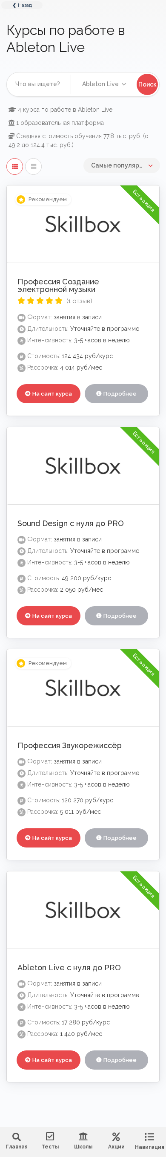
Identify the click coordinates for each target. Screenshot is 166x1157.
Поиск (147, 84)
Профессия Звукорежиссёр (69, 745)
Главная (17, 1147)
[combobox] (103, 83)
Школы (83, 1147)
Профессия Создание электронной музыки (58, 285)
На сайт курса (52, 393)
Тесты (50, 1147)
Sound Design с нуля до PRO (70, 523)
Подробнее (120, 393)
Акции (116, 1147)
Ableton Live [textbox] (99, 84)
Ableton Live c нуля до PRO (69, 967)
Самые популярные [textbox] (121, 165)
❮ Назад (22, 5)
